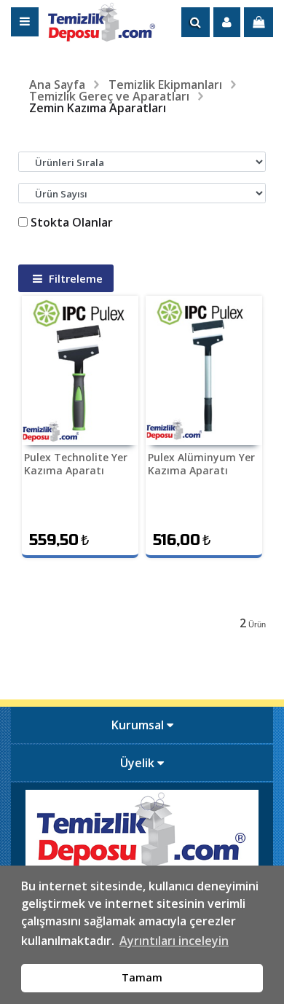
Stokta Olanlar (72, 222)
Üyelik (138, 763)
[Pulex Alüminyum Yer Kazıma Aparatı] (204, 370)
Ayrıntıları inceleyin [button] (174, 941)
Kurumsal (139, 725)
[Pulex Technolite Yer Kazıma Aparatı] (80, 370)
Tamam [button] (142, 977)
